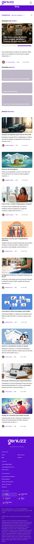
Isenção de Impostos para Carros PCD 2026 (16, 134)
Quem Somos (21, 454)
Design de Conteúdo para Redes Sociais (15, 415)
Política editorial (6, 479)
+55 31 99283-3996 (7, 464)
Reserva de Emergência (10, 169)
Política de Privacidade (7, 481)
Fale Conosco (5, 469)
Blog (3, 457)
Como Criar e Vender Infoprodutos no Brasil (16, 204)
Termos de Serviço (6, 484)
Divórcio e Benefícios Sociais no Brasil (15, 346)
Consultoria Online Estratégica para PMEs (16, 311)
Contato (20, 457)
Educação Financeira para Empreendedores (16, 381)
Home (3, 454)
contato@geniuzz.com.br (8, 467)
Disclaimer (4, 487)
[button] (9, 46)
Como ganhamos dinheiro (8, 476)
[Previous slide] (4, 34)
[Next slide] (30, 34)
